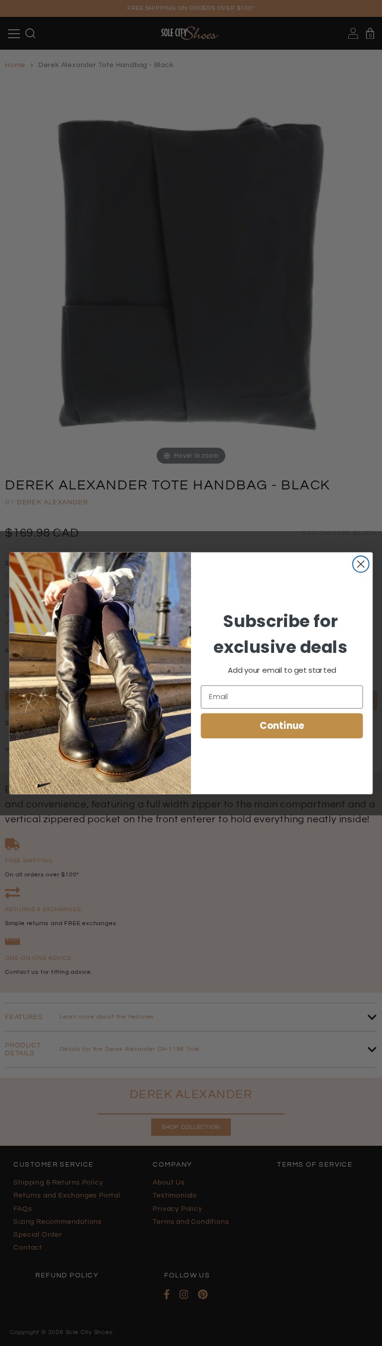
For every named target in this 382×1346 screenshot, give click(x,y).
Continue (282, 725)
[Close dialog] (361, 563)
